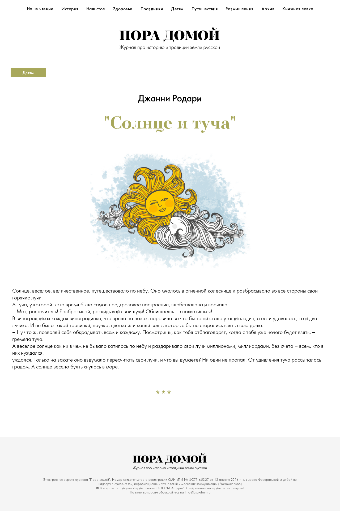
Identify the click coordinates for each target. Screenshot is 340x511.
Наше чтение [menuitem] (40, 9)
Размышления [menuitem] (239, 9)
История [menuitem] (69, 9)
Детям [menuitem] (177, 9)
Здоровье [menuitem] (123, 9)
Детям (28, 73)
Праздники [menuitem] (152, 9)
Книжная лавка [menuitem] (297, 9)
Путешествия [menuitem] (205, 9)
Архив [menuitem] (268, 9)
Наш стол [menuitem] (95, 9)
